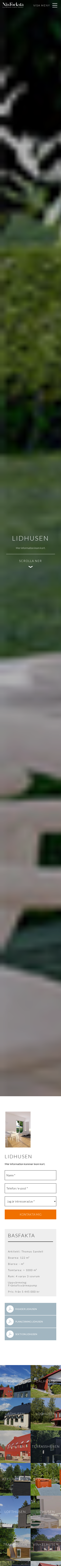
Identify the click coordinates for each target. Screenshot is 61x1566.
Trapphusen (15, 1544)
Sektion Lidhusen (26, 1334)
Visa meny (41, 5)
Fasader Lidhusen (26, 1309)
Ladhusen (15, 1414)
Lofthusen (15, 1512)
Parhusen (15, 1446)
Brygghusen (15, 1381)
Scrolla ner (30, 561)
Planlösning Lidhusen (29, 1321)
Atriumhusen (15, 1479)
